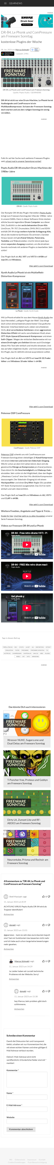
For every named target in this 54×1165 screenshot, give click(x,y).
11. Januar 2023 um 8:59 (15, 902)
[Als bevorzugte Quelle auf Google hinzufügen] (7, 54)
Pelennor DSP (7, 454)
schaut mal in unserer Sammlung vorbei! (23, 161)
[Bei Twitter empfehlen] (47, 638)
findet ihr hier (7, 516)
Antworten (9, 914)
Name (10, 1093)
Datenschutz (20, 1159)
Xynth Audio (43, 317)
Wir (10, 1159)
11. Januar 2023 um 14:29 (20, 966)
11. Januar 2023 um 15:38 (26, 996)
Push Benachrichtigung (37, 1162)
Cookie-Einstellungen (16, 1162)
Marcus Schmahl (22, 49)
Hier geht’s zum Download (41, 266)
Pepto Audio (45, 212)
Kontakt (42, 1159)
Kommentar (13, 1070)
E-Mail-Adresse (14, 1105)
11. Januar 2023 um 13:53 (15, 930)
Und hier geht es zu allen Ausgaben (29, 516)
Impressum (31, 1159)
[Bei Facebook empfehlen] (37, 638)
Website (11, 1117)
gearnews (15, 3)
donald (12, 925)
